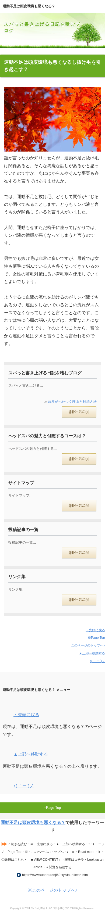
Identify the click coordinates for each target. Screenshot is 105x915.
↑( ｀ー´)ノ (97, 661)
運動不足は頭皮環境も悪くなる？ (33, 822)
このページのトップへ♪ (88, 645)
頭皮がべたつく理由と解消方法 (72, 402)
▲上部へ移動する (92, 653)
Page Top (53, 808)
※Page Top (96, 638)
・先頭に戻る (95, 630)
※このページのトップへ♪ (52, 890)
